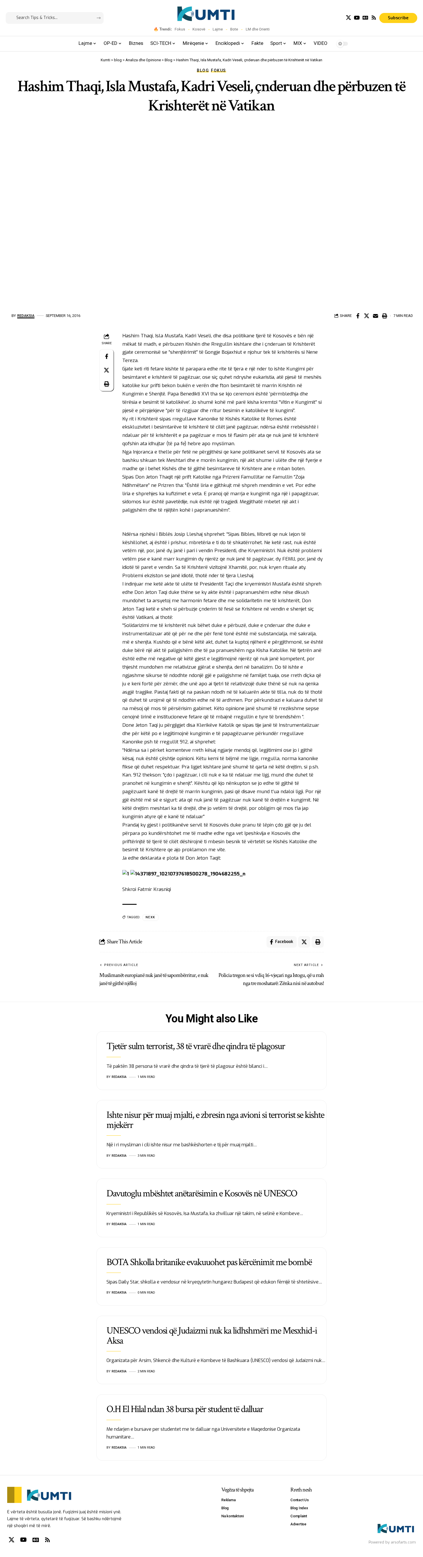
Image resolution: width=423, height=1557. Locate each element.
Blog (203, 70)
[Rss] (374, 17)
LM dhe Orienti (258, 29)
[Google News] (365, 17)
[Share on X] (367, 315)
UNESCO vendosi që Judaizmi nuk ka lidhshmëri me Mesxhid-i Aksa (211, 1335)
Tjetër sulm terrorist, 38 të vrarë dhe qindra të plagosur (195, 1046)
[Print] (384, 315)
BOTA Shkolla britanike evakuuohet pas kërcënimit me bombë (209, 1262)
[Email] (375, 315)
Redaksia (26, 315)
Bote (234, 29)
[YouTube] (356, 17)
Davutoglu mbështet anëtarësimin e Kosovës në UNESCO (201, 1193)
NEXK (150, 917)
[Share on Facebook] (358, 315)
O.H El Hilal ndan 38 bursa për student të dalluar (184, 1409)
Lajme (218, 29)
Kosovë (199, 29)
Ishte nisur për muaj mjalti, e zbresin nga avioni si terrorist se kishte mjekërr (215, 1120)
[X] (348, 17)
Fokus (180, 29)
